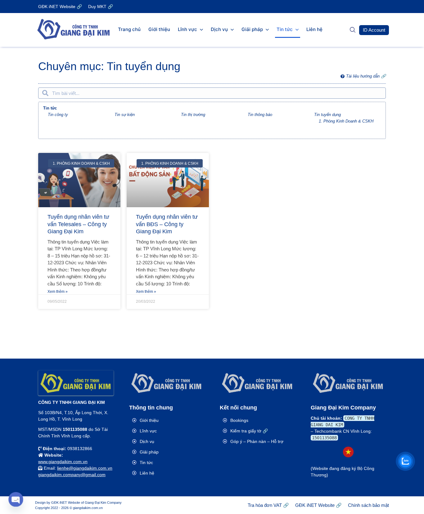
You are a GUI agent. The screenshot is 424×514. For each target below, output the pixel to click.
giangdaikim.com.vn (88, 508)
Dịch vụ (219, 29)
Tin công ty (58, 114)
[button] (374, 30)
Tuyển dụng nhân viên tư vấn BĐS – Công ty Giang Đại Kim (167, 224)
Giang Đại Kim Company (103, 502)
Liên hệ (314, 29)
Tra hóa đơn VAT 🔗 (268, 505)
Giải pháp (252, 29)
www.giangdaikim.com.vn (63, 461)
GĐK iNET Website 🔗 (60, 6)
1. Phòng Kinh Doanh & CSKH (346, 121)
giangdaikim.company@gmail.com (72, 474)
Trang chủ (129, 29)
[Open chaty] (15, 499)
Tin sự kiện (125, 114)
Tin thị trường (193, 114)
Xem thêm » (57, 291)
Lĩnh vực (187, 29)
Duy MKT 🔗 (100, 6)
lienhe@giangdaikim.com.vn (84, 468)
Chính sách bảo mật (368, 505)
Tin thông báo (260, 114)
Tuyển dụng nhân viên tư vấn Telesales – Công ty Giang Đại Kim (78, 224)
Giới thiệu (159, 29)
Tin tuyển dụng (327, 114)
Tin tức (285, 29)
